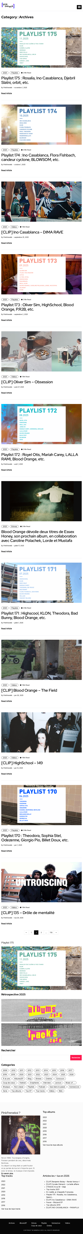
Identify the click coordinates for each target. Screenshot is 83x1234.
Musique (6, 1087)
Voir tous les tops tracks (10, 1209)
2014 (46, 1070)
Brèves (14, 526)
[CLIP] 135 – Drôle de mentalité (28, 912)
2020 (21, 1074)
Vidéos (14, 227)
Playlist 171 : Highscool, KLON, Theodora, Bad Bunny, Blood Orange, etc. (39, 615)
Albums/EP (18, 1079)
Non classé (18, 1087)
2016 (62, 1070)
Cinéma (49, 1079)
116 (51, 932)
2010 (13, 1070)
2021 (30, 1074)
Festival (23, 1083)
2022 (38, 1074)
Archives (12, 1223)
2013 (37, 1070)
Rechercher (8, 1050)
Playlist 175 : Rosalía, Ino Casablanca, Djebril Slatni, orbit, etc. (38, 80)
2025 (5, 73)
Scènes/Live (74, 1087)
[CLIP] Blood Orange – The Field (29, 690)
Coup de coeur (9, 1083)
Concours (60, 1079)
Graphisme (34, 1083)
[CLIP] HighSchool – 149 (22, 762)
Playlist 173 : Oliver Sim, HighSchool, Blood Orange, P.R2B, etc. (37, 307)
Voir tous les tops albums (53, 1145)
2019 (13, 1074)
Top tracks (40, 1091)
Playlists (14, 73)
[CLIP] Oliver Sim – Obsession (27, 381)
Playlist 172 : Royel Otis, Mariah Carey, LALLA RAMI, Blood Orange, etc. (39, 457)
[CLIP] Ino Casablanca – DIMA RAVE (32, 232)
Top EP (29, 1091)
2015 (54, 1070)
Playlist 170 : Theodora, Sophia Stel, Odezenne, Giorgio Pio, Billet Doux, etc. (35, 838)
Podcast (42, 1087)
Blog (29, 1079)
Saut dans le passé (57, 1087)
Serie (5, 1091)
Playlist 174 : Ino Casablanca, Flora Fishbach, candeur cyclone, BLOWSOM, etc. (38, 157)
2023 (46, 1074)
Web (60, 1091)
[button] (79, 7)
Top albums (16, 1091)
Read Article (6, 93)
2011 (21, 1070)
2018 (5, 1074)
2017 (70, 1070)
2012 (29, 1070)
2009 (5, 1070)
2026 (71, 1074)
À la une (6, 1079)
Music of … (70, 1083)
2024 (55, 1074)
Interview (47, 1083)
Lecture (58, 1083)
